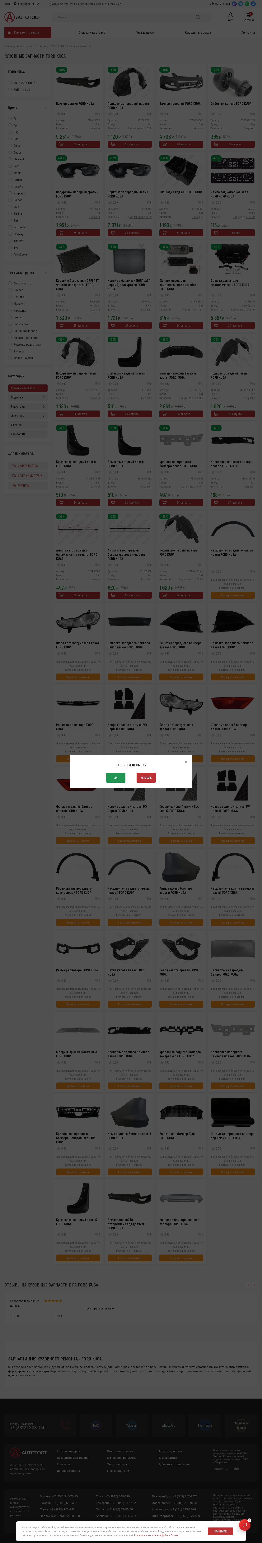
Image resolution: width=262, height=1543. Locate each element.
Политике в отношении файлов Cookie (156, 1535)
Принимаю (220, 1531)
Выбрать (146, 777)
